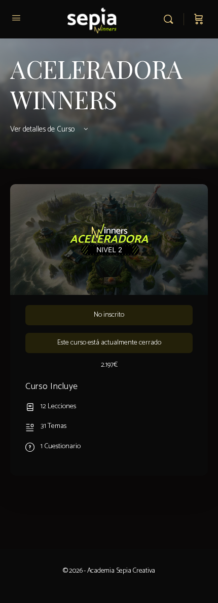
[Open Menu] (16, 18)
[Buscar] (170, 19)
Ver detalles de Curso (43, 129)
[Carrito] (198, 19)
